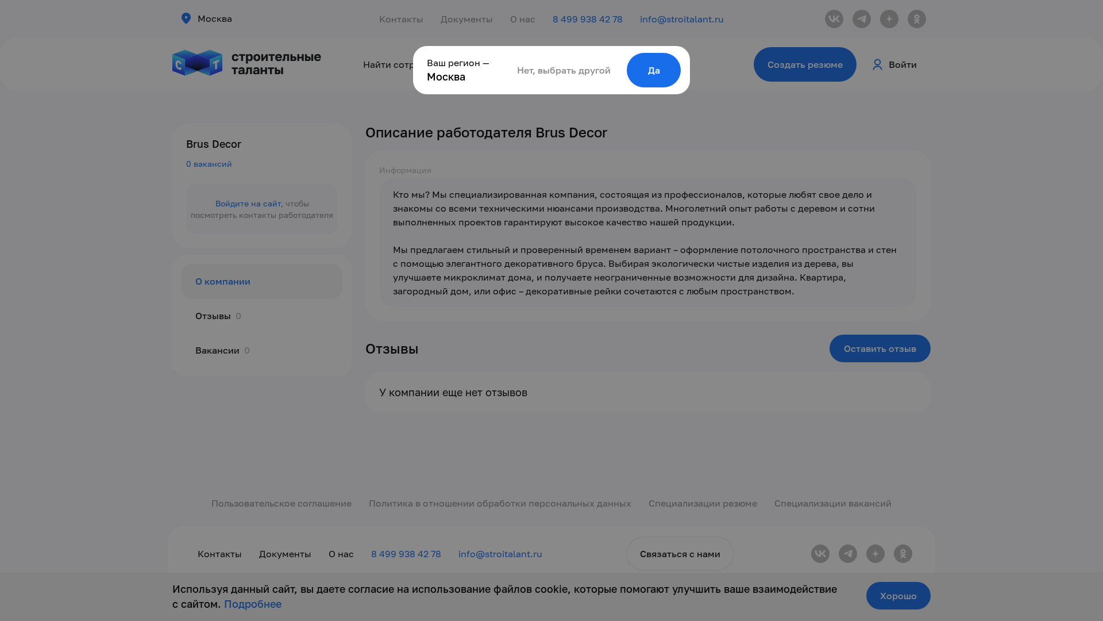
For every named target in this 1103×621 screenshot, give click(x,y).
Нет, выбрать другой (564, 70)
